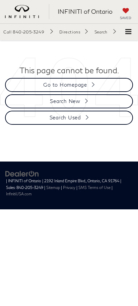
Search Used (65, 117)
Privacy (69, 187)
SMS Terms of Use (94, 187)
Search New (65, 101)
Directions (69, 31)
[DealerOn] (22, 173)
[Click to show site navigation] (128, 32)
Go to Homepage (65, 85)
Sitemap (53, 187)
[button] (28, 31)
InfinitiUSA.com (19, 194)
